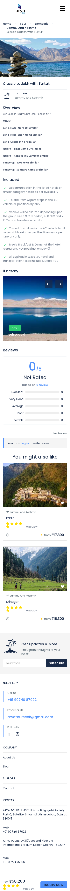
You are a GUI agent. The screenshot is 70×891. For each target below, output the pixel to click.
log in (25, 443)
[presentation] (48, 284)
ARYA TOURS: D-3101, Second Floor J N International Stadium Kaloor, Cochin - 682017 (34, 843)
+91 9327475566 (14, 862)
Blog (6, 766)
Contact (8, 788)
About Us (9, 757)
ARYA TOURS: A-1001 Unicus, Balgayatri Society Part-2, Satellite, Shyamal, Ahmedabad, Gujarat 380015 (35, 814)
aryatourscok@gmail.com (30, 716)
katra (10, 518)
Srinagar (12, 601)
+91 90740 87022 (22, 699)
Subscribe (56, 663)
